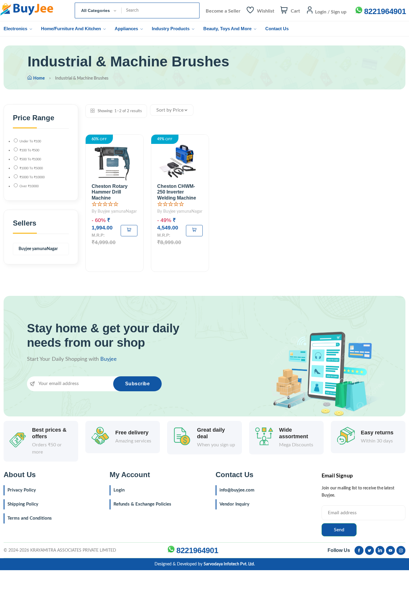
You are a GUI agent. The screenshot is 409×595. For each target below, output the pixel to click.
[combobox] (98, 10)
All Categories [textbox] (95, 10)
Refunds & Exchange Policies (142, 504)
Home (39, 78)
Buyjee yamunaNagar (38, 249)
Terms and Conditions (29, 518)
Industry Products (171, 28)
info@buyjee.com (237, 490)
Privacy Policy (21, 490)
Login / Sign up (330, 12)
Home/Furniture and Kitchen (71, 28)
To (30, 141)
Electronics (16, 28)
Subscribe (137, 383)
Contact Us (277, 28)
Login (119, 490)
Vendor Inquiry (234, 504)
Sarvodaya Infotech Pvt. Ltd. (229, 564)
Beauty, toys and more (228, 28)
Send (339, 529)
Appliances (127, 28)
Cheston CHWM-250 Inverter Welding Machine (176, 192)
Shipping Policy (22, 504)
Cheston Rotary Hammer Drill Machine (110, 192)
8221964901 (385, 11)
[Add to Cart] (129, 230)
